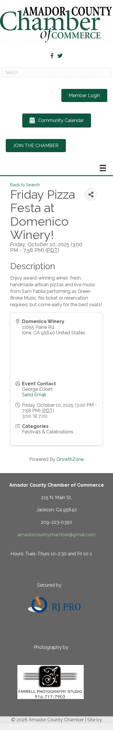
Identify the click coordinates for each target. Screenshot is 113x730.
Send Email (34, 394)
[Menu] (103, 168)
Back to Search (25, 184)
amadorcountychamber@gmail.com (56, 534)
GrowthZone (70, 459)
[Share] (90, 194)
